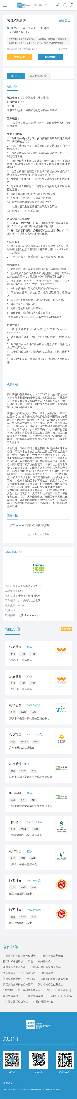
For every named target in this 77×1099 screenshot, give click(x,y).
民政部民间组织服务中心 (54, 978)
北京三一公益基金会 (56, 990)
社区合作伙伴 (28, 973)
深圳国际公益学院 (18, 1001)
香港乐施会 (9, 973)
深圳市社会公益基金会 (50, 984)
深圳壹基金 (47, 973)
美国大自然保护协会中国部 (18, 984)
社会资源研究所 (12, 978)
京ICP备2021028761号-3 (52, 1089)
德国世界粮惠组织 (13, 961)
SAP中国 (8, 990)
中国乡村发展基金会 (52, 955)
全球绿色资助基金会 (14, 967)
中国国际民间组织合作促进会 (19, 955)
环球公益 (31, 978)
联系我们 (8, 1083)
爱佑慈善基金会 (12, 996)
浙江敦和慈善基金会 (29, 990)
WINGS (55, 996)
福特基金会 (44, 961)
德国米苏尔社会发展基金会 (46, 967)
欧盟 (30, 961)
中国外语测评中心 (43, 1001)
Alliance (68, 996)
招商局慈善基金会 (36, 996)
